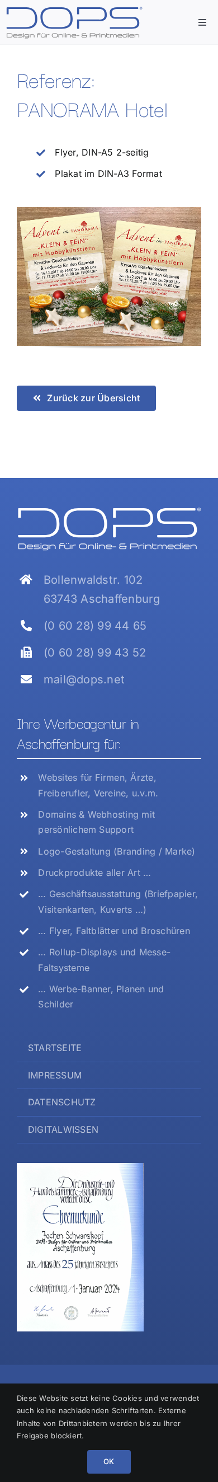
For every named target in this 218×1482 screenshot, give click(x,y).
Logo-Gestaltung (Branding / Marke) (116, 851)
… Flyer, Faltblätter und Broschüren (113, 930)
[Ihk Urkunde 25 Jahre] (80, 1167)
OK (108, 1461)
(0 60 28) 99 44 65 (95, 625)
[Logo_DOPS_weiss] (109, 510)
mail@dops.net (84, 679)
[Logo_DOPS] (74, 10)
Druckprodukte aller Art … (94, 872)
